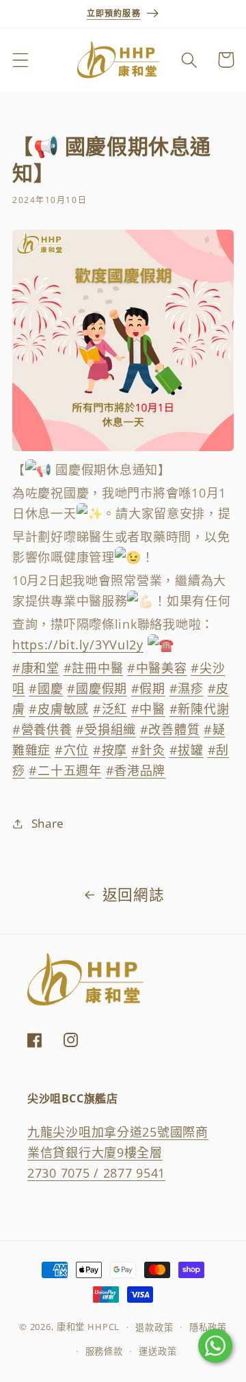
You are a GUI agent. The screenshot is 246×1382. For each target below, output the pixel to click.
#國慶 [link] (46, 688)
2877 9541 (134, 1173)
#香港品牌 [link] (136, 770)
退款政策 (154, 1327)
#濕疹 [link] (186, 688)
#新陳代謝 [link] (199, 709)
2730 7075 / (65, 1173)
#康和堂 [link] (35, 668)
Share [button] (47, 823)
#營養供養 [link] (42, 729)
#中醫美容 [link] (157, 668)
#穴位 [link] (72, 750)
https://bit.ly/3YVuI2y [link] (78, 644)
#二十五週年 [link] (65, 770)
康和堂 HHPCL (88, 1327)
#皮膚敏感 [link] (59, 709)
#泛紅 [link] (110, 709)
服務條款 (104, 1351)
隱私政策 (208, 1327)
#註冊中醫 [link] (94, 668)
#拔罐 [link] (186, 750)
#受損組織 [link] (106, 729)
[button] (21, 60)
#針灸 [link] (148, 750)
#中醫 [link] (148, 709)
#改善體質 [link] (170, 729)
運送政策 (157, 1351)
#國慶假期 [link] (97, 688)
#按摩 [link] (110, 750)
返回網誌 (133, 894)
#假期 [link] (148, 688)
